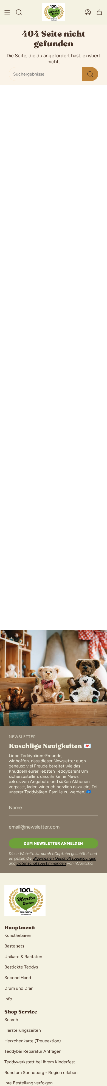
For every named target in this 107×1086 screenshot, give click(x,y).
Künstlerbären (17, 935)
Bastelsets (14, 946)
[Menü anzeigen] (7, 12)
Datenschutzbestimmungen (41, 863)
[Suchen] (90, 74)
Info (8, 998)
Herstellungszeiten (22, 1030)
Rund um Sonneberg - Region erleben (41, 1072)
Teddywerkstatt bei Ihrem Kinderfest (39, 1061)
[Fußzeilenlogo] (25, 900)
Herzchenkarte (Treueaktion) (32, 1040)
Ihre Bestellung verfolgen (28, 1082)
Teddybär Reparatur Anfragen (32, 1051)
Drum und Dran (18, 988)
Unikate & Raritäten (23, 956)
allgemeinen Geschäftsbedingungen (64, 858)
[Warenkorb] (99, 12)
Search (11, 1019)
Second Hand (17, 977)
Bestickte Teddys (21, 967)
